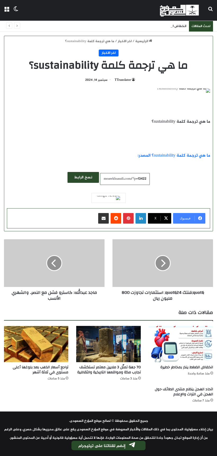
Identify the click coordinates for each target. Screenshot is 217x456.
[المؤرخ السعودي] (179, 10)
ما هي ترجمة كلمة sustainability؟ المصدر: (174, 155)
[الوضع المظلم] (16, 12)
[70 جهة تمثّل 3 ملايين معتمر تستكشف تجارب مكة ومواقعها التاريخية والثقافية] (108, 344)
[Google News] (108, 198)
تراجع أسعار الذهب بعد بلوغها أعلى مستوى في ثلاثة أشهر (40, 370)
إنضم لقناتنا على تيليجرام (101, 446)
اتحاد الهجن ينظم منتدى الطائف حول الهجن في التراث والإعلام (184, 392)
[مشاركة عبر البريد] (103, 218)
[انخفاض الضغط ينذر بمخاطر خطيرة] (181, 344)
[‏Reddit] (116, 218)
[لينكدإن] (140, 218)
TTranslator (123, 80)
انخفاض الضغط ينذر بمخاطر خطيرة (160, 26)
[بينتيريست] (128, 218)
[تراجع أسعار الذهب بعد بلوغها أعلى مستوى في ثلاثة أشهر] (36, 344)
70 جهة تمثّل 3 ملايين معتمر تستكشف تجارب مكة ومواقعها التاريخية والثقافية (109, 370)
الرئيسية (142, 41)
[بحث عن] (210, 12)
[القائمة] (6, 12)
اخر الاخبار (125, 41)
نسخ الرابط (83, 177)
